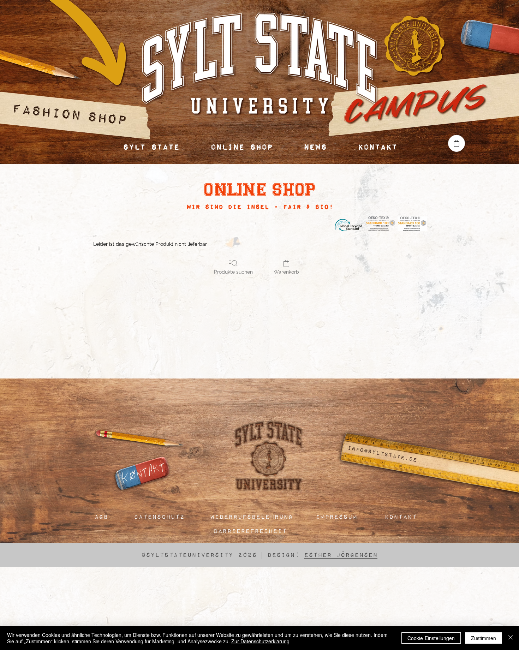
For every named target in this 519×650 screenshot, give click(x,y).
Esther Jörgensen (340, 554)
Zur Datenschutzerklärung (260, 641)
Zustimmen (483, 638)
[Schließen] (510, 638)
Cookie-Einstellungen (431, 638)
